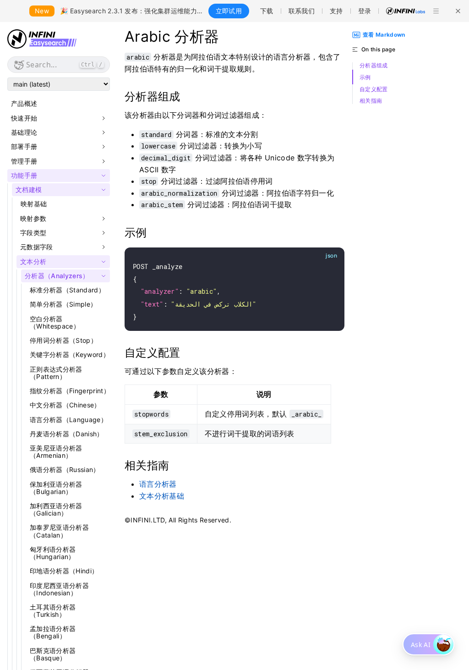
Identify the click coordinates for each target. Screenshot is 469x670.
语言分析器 (158, 484)
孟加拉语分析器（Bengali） (53, 632)
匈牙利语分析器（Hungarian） (53, 552)
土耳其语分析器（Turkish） (53, 610)
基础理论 (24, 132)
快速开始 (24, 118)
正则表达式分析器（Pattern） (56, 372)
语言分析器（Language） (68, 419)
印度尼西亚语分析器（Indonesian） (59, 589)
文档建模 (29, 189)
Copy (327, 256)
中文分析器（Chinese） (65, 405)
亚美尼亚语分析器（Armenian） (56, 451)
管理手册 (24, 161)
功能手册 (24, 175)
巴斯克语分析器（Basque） (53, 654)
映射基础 (34, 204)
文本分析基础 (161, 495)
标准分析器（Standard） (67, 290)
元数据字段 (36, 247)
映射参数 (33, 218)
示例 (365, 77)
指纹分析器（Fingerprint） (70, 391)
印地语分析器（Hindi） (64, 571)
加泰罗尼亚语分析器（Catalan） (59, 530)
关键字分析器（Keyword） (69, 354)
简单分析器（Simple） (63, 304)
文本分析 (33, 261)
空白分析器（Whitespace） (55, 322)
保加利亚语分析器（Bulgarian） (56, 487)
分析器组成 (374, 65)
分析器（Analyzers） (57, 276)
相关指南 (371, 101)
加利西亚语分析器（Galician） (56, 509)
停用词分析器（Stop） (63, 340)
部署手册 (24, 146)
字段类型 (33, 232)
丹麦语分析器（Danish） (67, 434)
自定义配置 (374, 89)
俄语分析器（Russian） (65, 469)
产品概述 (24, 103)
